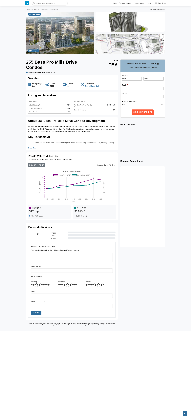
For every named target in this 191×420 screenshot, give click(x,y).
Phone (125, 93)
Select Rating (37, 276)
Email (33, 301)
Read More (32, 148)
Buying (32, 165)
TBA (68, 108)
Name (33, 291)
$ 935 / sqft (111, 105)
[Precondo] (27, 3)
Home (28, 10)
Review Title (36, 266)
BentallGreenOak (92, 86)
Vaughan (34, 10)
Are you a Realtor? (130, 101)
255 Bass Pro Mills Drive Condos (48, 10)
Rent (41, 165)
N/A (69, 112)
